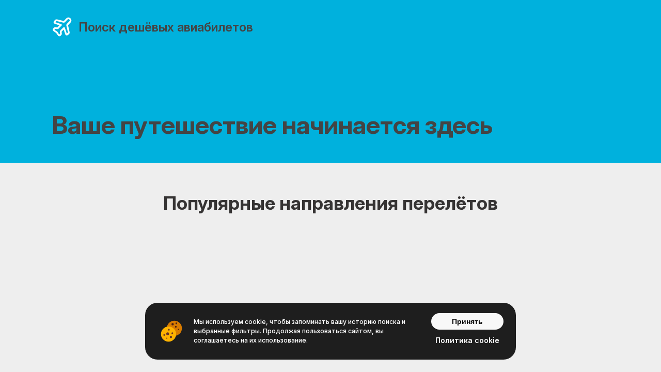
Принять (467, 321)
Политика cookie (467, 340)
